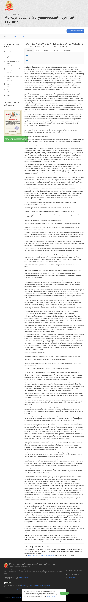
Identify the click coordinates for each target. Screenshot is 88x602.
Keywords (57, 50)
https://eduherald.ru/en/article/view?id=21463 (41, 555)
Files (37, 50)
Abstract (46, 50)
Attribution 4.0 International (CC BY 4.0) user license (35, 585)
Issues (12, 37)
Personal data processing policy (12, 589)
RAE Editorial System (43, 587)
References (67, 50)
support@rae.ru (23, 577)
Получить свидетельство (16, 139)
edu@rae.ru (27, 579)
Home (7, 37)
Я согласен (64, 593)
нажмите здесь (51, 596)
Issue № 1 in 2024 (19, 37)
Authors (29, 50)
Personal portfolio (76, 31)
